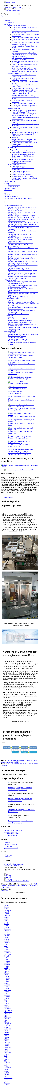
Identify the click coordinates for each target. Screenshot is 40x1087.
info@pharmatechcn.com (19, 6)
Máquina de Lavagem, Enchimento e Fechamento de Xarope (19, 445)
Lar (5, 193)
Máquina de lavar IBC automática (18, 383)
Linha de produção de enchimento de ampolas (21, 416)
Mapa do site (11, 885)
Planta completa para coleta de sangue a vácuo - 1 (20, 800)
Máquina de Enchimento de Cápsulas (19, 379)
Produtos (7, 195)
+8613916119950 (12, 10)
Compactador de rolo (14, 393)
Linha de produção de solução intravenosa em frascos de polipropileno (21, 409)
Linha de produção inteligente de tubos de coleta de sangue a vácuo (20, 356)
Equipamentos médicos (11, 196)
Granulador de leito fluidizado (17, 388)
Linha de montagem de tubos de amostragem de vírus (20, 822)
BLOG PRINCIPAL (22, 885)
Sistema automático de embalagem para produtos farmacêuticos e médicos (19, 453)
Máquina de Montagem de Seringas (18, 438)
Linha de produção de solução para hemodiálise (18, 198)
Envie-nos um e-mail (7, 497)
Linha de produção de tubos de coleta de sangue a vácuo (20, 789)
